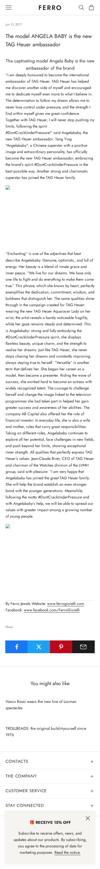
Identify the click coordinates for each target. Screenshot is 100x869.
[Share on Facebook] (17, 647)
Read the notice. (67, 852)
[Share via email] (83, 647)
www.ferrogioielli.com (65, 603)
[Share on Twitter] (39, 647)
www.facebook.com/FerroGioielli (52, 610)
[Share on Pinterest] (61, 647)
